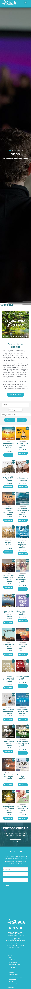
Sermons (11, 972)
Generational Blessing (15, 345)
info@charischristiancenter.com (15, 941)
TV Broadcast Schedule (15, 977)
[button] (25, 2)
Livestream (12, 970)
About (10, 955)
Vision (10, 957)
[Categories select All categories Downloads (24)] (16, 410)
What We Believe (13, 962)
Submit (7, 886)
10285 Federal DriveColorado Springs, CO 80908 (15, 934)
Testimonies (12, 979)
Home (9, 150)
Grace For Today (13, 974)
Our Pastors (12, 960)
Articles (11, 982)
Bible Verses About (14, 984)
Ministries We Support (15, 964)
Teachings (11, 968)
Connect (11, 987)
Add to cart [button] (8, 455)
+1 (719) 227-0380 (15, 939)
